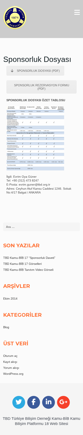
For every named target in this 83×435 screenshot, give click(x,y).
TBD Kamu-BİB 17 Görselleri (22, 263)
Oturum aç (10, 355)
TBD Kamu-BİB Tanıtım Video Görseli (28, 269)
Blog (6, 327)
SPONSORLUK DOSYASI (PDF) (38, 70)
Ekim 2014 (10, 298)
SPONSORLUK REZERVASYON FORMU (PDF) (41, 86)
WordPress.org (13, 373)
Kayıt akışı (10, 361)
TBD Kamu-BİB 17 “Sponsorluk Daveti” (29, 257)
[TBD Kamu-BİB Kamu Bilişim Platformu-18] (15, 17)
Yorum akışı (11, 367)
